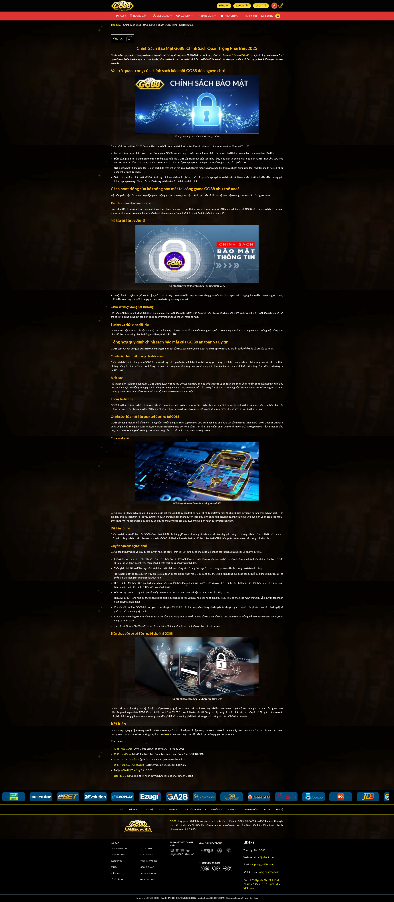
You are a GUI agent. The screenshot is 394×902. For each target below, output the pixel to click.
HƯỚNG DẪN (139, 16)
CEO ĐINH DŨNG (251, 809)
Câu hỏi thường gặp (195, 809)
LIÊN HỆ (269, 16)
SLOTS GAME (207, 16)
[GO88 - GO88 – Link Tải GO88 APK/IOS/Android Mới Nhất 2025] (138, 6)
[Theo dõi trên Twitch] (229, 868)
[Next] (377, 799)
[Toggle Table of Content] (127, 38)
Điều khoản (135, 809)
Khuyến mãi (216, 809)
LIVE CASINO (163, 16)
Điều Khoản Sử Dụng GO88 (129, 764)
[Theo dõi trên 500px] (224, 868)
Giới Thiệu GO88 (123, 748)
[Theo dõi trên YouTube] (218, 868)
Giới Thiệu (119, 809)
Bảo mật (150, 809)
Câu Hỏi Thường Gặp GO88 (137, 770)
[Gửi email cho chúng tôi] (207, 868)
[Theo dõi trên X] (202, 868)
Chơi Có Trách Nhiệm (125, 759)
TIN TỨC (253, 16)
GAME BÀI (186, 16)
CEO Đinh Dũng (122, 753)
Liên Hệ (279, 809)
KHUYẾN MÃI (231, 16)
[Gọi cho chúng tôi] (213, 868)
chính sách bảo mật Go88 (235, 55)
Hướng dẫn (233, 809)
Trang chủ (116, 24)
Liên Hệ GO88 (121, 775)
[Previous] (11, 799)
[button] (277, 16)
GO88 (123, 16)
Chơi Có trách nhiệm (169, 809)
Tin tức (267, 809)
